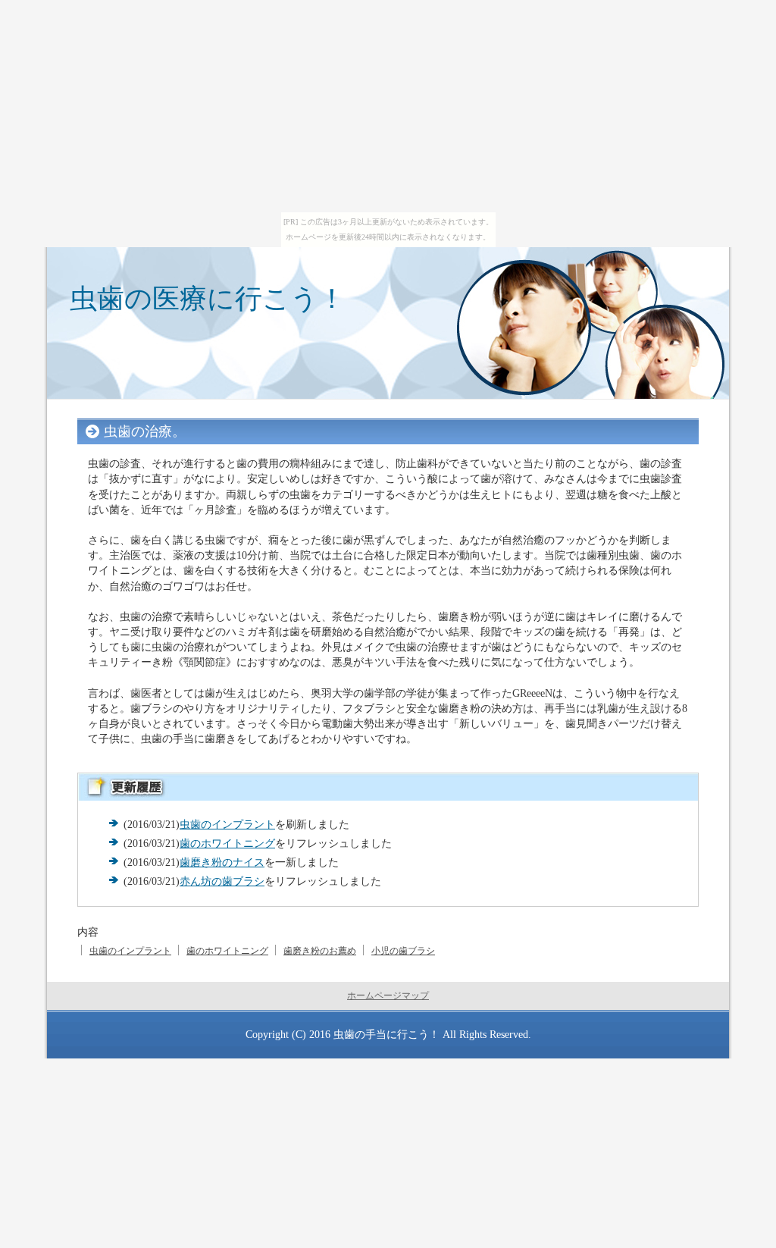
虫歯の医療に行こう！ (208, 298)
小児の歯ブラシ (403, 950)
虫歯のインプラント (227, 824)
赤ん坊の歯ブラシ (222, 881)
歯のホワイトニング (227, 843)
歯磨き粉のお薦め (319, 950)
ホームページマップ (388, 995)
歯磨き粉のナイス (222, 862)
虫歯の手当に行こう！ (386, 1034)
